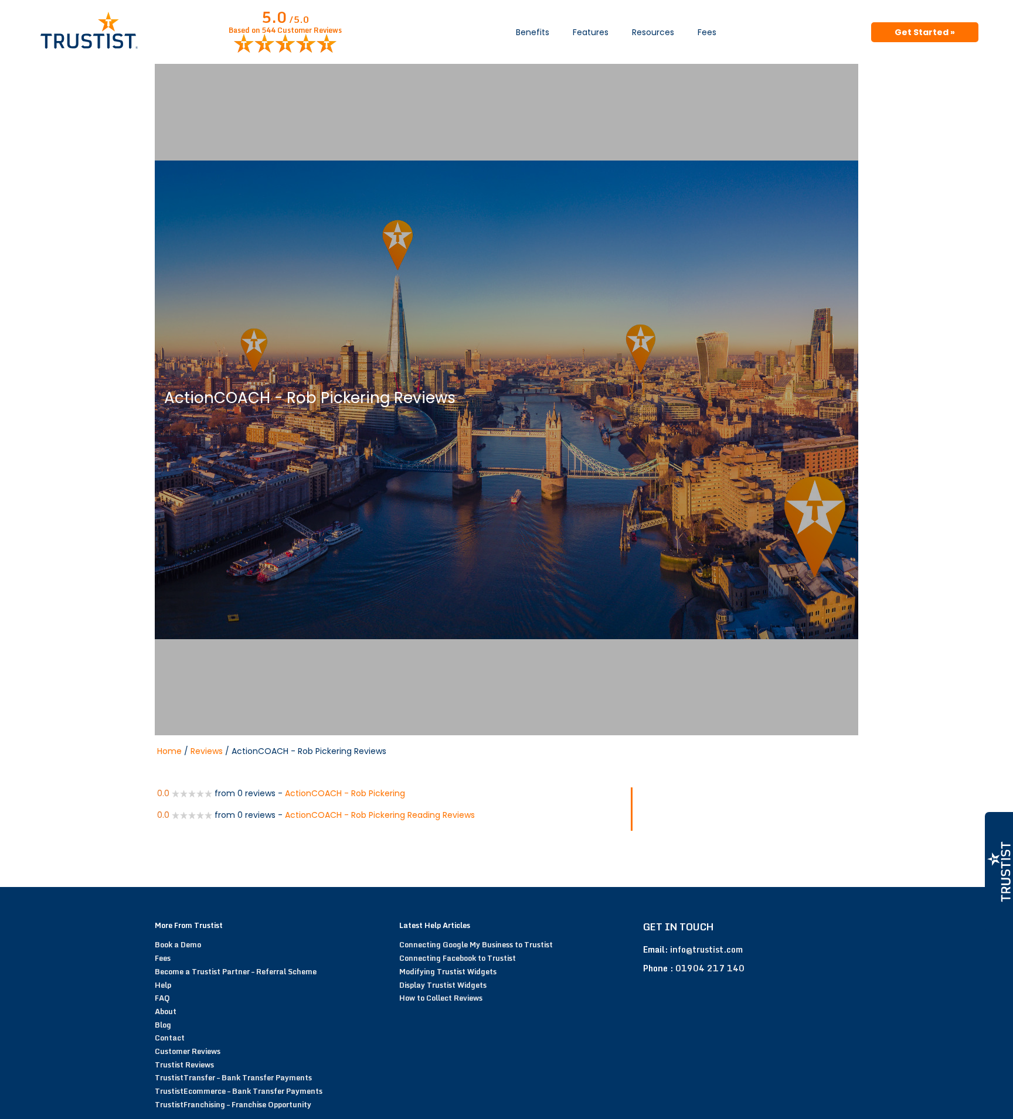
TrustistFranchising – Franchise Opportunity (233, 1104)
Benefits (532, 32)
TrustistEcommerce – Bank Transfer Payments (238, 1091)
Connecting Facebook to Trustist (457, 958)
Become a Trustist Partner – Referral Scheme (236, 971)
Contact (170, 1037)
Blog (163, 1025)
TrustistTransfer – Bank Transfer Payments (233, 1077)
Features (591, 32)
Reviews (207, 751)
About (165, 1011)
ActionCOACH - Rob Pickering (345, 793)
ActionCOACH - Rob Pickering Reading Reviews (380, 815)
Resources (653, 32)
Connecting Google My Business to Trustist (476, 944)
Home (169, 751)
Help (163, 985)
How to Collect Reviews (440, 998)
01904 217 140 (710, 968)
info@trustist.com (706, 949)
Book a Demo (178, 944)
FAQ (162, 998)
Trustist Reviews (184, 1064)
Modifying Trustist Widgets (448, 971)
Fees (707, 32)
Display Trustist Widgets (443, 985)
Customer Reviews (187, 1051)
